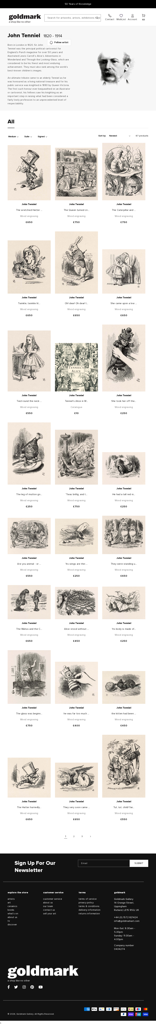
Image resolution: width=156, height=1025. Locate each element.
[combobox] (72, 17)
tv (9, 921)
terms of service (88, 899)
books (11, 910)
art (9, 903)
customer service (52, 899)
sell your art (49, 913)
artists (11, 899)
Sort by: (102, 136)
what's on (13, 913)
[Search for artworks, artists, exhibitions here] (97, 17)
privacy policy (86, 903)
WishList (121, 19)
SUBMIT (139, 863)
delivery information (90, 910)
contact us (49, 910)
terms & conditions (89, 906)
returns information (89, 913)
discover (12, 924)
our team (48, 906)
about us (12, 917)
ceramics (12, 906)
